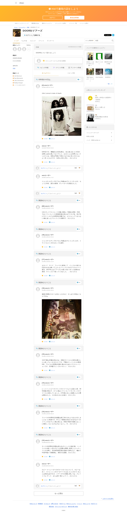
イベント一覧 (73, 23)
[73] (43, 411)
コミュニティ (22, 27)
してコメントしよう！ (51, 168)
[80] (43, 206)
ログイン (52, 17)
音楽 (28, 27)
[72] (43, 440)
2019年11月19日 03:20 (48, 356)
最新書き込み (35, 23)
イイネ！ (46, 138)
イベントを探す (84, 23)
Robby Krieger (18, 83)
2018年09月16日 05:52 (48, 442)
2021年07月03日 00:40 (48, 148)
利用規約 (40, 503)
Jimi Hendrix (99, 77)
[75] (43, 354)
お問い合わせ (54, 503)
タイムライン (46, 73)
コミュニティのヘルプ (93, 132)
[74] (43, 383)
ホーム (15, 27)
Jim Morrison (18, 76)
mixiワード (94, 503)
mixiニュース (86, 503)
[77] (43, 259)
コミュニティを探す (60, 23)
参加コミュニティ (47, 23)
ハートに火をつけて (19, 85)
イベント (41, 41)
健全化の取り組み (73, 506)
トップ (16, 41)
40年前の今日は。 (45, 79)
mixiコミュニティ (71, 503)
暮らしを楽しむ (100, 107)
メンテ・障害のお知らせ (93, 140)
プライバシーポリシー (61, 506)
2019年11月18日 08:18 (48, 413)
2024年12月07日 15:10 (48, 87)
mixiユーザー (48, 85)
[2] (43, 85)
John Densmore (19, 80)
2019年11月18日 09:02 (48, 385)
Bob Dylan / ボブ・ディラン (90, 79)
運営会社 (51, 506)
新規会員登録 (74, 17)
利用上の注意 (90, 136)
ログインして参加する (33, 35)
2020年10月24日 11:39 (48, 208)
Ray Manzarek (18, 78)
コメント (53, 138)
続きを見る (73, 158)
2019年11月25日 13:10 (48, 261)
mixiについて (33, 503)
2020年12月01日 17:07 (48, 177)
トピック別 (71, 73)
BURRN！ (108, 77)
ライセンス (47, 503)
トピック (33, 41)
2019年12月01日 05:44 (48, 237)
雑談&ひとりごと (44, 200)
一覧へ (109, 84)
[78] (43, 235)
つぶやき (24, 41)
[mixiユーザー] (38, 86)
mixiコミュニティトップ (22, 23)
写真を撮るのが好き (101, 117)
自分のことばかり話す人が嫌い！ (90, 63)
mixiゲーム (62, 503)
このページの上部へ (108, 498)
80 (79, 200)
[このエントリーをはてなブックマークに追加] (113, 35)
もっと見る (59, 493)
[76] (43, 288)
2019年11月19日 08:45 (48, 290)
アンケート (50, 41)
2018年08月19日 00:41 (48, 465)
